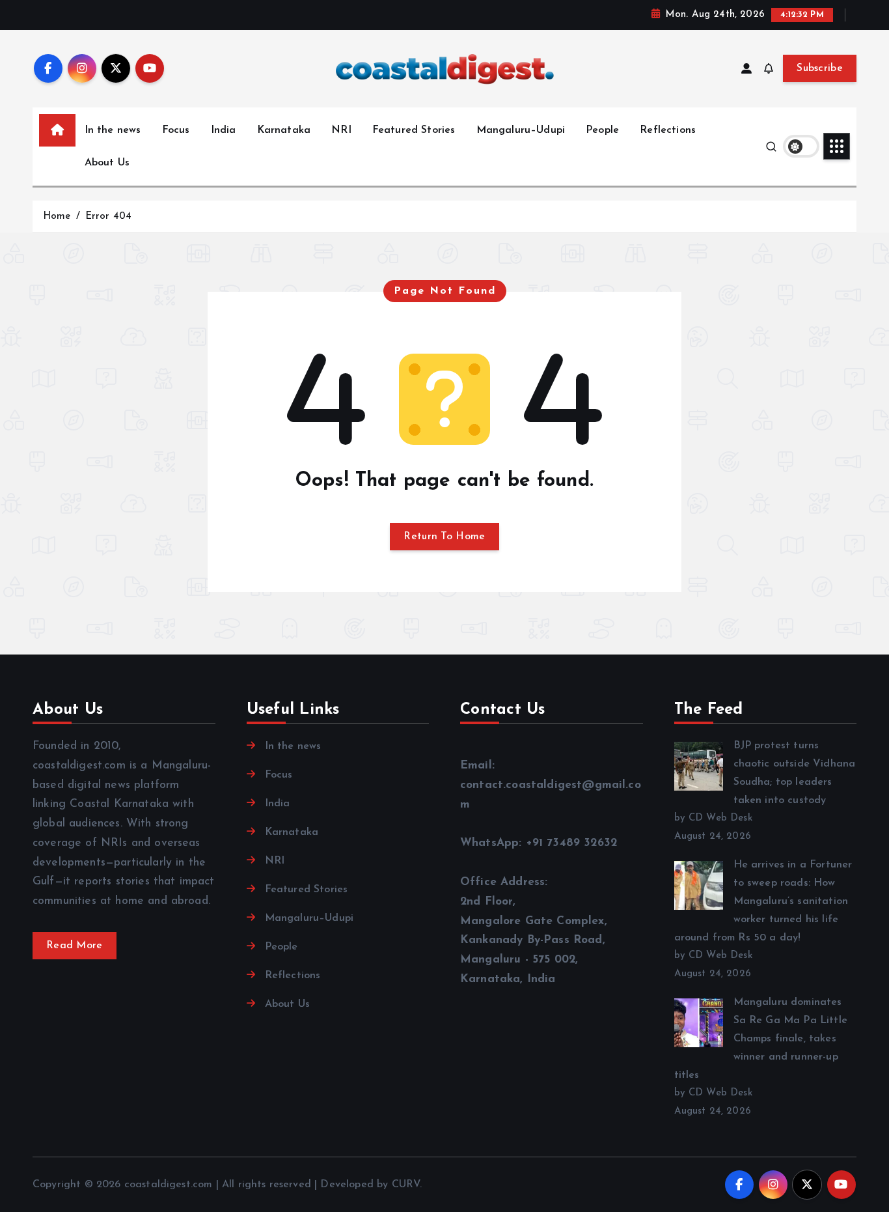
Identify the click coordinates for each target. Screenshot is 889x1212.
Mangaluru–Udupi (520, 130)
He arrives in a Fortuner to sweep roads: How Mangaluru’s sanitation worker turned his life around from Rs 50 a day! (763, 901)
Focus (176, 130)
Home (57, 216)
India (223, 130)
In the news (113, 130)
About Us (107, 163)
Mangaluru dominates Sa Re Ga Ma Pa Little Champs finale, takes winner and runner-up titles (760, 1038)
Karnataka (283, 130)
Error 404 (108, 216)
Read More (74, 945)
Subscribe (820, 68)
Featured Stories (414, 130)
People (602, 130)
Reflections (668, 130)
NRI (341, 130)
